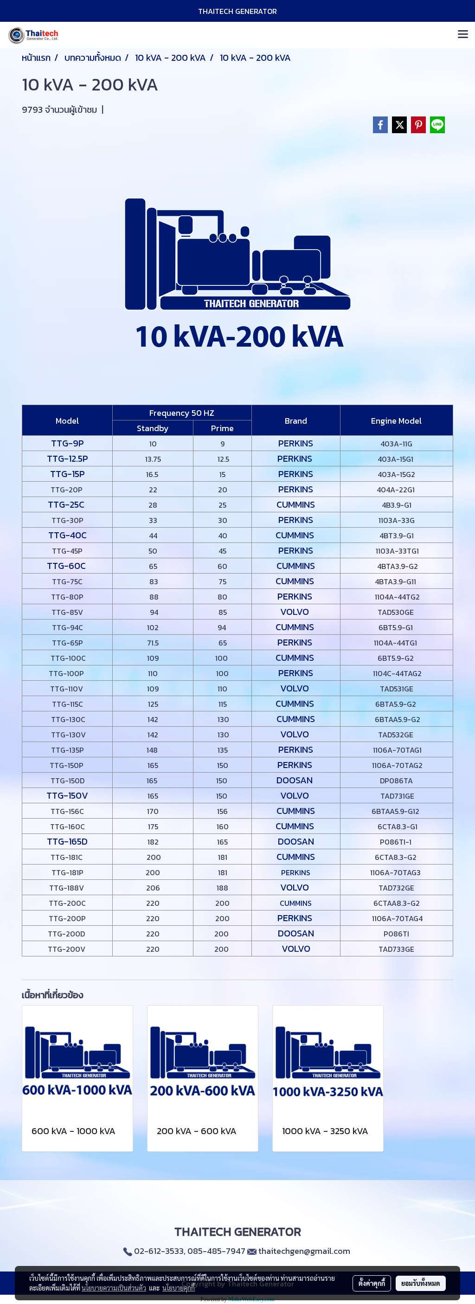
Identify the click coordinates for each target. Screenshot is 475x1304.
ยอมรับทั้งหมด (420, 1283)
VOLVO (295, 612)
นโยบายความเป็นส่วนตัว (114, 1288)
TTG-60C (67, 566)
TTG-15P (67, 474)
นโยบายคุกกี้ (178, 1288)
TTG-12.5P (67, 458)
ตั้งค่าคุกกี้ (372, 1283)
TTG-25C (67, 504)
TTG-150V (67, 795)
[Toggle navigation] (463, 35)
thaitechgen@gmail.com (304, 1251)
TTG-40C (67, 535)
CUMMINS (295, 504)
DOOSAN (295, 780)
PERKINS (295, 443)
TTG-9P (67, 443)
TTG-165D (67, 841)
